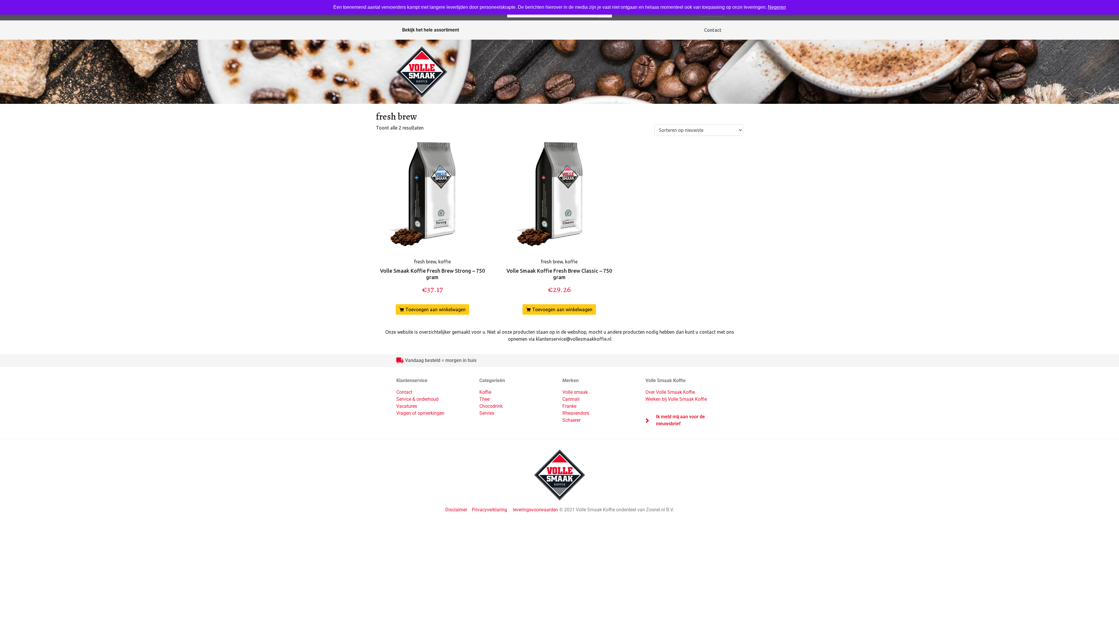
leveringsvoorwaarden (535, 509)
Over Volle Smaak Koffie (670, 392)
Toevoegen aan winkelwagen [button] (435, 309)
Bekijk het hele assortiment (430, 30)
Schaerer (571, 420)
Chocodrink (491, 406)
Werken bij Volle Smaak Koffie (676, 399)
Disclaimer (456, 509)
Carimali (571, 399)
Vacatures (406, 406)
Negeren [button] (777, 7)
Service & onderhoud (417, 399)
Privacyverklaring (489, 509)
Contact (713, 30)
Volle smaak (575, 392)
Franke (569, 406)
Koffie (485, 392)
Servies (486, 413)
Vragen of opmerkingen (420, 413)
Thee (484, 399)
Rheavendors (575, 413)
